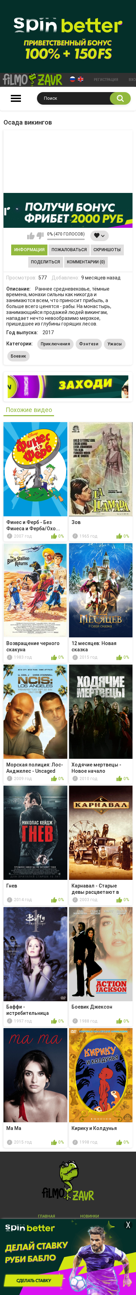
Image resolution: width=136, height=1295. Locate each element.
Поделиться (45, 262)
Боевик (19, 356)
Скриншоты (107, 249)
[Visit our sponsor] (68, 210)
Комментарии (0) (86, 262)
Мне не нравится (40, 235)
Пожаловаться (69, 249)
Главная (46, 1216)
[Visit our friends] (68, 386)
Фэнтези (88, 344)
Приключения (55, 344)
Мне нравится (31, 235)
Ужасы (114, 344)
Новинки (89, 1216)
